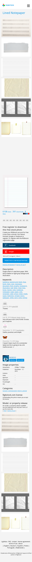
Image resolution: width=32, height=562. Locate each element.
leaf (12, 288)
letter (16, 288)
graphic (16, 286)
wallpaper (6, 298)
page (12, 292)
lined (19, 288)
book (4, 284)
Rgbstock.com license (12, 394)
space (4, 296)
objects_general (22, 391)
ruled (11, 294)
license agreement (24, 542)
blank (20, 282)
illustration (6, 288)
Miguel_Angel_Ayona (18, 317)
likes (4, 214)
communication (12, 391)
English (6, 546)
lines (23, 288)
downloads (20, 212)
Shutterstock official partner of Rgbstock (11, 553)
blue (24, 282)
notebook (19, 290)
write (20, 298)
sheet (21, 294)
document (6, 286)
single (25, 294)
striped (17, 296)
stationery (10, 296)
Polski (26, 546)
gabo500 (15, 307)
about (20, 544)
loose (4, 290)
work (16, 298)
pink (20, 292)
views (9, 212)
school (16, 294)
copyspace (18, 284)
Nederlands (20, 548)
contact (14, 542)
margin (9, 290)
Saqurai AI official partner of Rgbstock (21, 554)
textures (5, 391)
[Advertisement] (16, 157)
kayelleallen (20, 330)
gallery (20, 360)
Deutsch (13, 546)
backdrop (6, 282)
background (14, 282)
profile (13, 360)
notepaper (6, 292)
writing (24, 298)
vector (22, 296)
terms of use (11, 411)
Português (10, 548)
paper (17, 292)
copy (12, 284)
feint (11, 286)
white (12, 298)
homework (23, 286)
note (14, 290)
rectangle (6, 294)
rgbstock (10, 5)
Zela (17, 341)
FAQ (5, 411)
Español (20, 546)
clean (8, 284)
